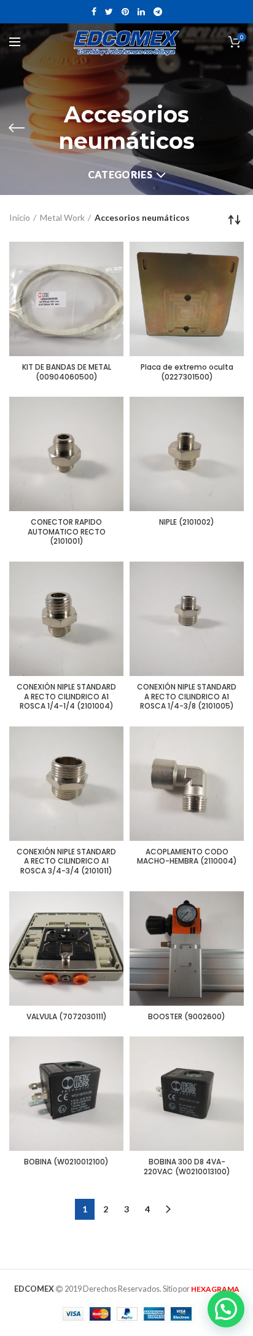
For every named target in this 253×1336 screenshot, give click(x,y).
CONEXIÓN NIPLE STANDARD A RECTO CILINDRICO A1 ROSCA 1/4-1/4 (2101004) (66, 696)
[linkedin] (141, 12)
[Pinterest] (125, 12)
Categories (120, 174)
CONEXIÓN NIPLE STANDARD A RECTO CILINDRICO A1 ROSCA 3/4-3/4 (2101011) (66, 861)
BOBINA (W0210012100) (66, 1162)
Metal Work (62, 217)
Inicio (19, 217)
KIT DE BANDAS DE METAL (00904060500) (66, 371)
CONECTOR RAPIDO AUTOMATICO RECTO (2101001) (67, 531)
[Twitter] (109, 12)
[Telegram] (157, 12)
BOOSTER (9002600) (186, 1017)
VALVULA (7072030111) (66, 1017)
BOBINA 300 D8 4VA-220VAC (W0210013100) (187, 1166)
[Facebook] (94, 12)
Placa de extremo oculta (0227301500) (187, 371)
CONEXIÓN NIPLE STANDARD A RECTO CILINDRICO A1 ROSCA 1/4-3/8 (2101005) (186, 696)
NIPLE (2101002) (186, 522)
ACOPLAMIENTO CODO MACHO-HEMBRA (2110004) (187, 856)
